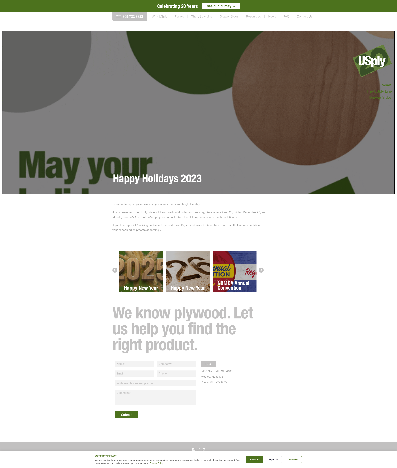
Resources (253, 16)
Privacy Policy (156, 463)
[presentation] (114, 270)
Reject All (273, 459)
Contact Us (304, 16)
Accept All (254, 459)
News (272, 16)
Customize (293, 459)
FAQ (286, 16)
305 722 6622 (133, 16)
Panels (179, 16)
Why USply (159, 16)
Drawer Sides (229, 16)
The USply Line (201, 16)
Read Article (141, 269)
